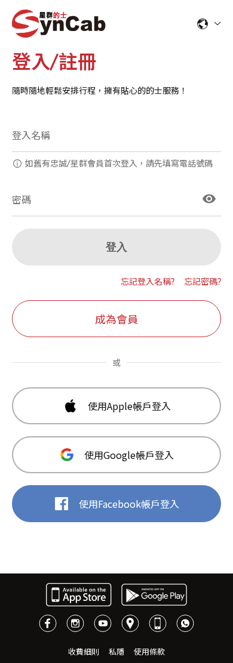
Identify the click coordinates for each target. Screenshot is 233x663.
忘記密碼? (202, 281)
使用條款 (149, 651)
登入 (116, 247)
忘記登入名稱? (147, 281)
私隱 (116, 651)
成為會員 (116, 319)
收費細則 (83, 651)
